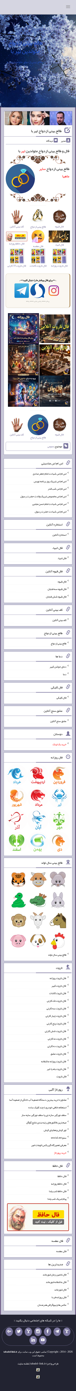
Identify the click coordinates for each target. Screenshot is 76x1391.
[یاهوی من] (66, 1331)
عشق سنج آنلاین (58, 720)
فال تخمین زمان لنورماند (54, 1274)
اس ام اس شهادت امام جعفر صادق (49, 473)
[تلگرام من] (57, 1331)
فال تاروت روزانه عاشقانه (53, 1061)
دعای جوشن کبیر (58, 666)
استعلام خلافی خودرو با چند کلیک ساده (47, 1107)
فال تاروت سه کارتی (56, 1008)
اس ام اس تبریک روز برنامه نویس (50, 481)
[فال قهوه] (54, 360)
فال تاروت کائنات (57, 993)
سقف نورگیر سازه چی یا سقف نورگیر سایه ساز (43, 1114)
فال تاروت (61, 1076)
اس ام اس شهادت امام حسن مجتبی (49, 504)
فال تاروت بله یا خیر (56, 1068)
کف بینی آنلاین (59, 620)
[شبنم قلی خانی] (16, 119)
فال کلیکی (61, 697)
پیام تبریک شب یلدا (56, 1198)
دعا (64, 674)
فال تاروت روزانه (58, 978)
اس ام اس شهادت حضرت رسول (50, 511)
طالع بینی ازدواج (58, 643)
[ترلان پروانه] (38, 119)
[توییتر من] (19, 1331)
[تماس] (28, 1331)
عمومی (50, 446)
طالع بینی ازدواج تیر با (46, 130)
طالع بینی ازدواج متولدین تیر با (25, 47)
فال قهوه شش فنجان (56, 596)
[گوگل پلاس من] (9, 1331)
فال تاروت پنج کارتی (56, 1023)
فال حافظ (62, 1176)
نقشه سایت (23, 1363)
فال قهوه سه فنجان (57, 589)
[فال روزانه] (23, 329)
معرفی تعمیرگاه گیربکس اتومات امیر (48, 1145)
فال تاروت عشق (58, 1053)
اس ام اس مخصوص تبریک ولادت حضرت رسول (43, 496)
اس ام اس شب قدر (57, 488)
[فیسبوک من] (47, 1331)
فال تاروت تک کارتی (56, 1000)
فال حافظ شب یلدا (57, 1191)
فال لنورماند (60, 1289)
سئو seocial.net (58, 1137)
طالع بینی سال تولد (57, 954)
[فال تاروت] (54, 329)
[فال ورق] (23, 392)
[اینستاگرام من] (38, 1331)
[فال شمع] (23, 360)
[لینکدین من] (33, 1340)
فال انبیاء (62, 558)
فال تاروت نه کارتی (57, 1038)
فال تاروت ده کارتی (56, 1046)
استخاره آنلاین (59, 534)
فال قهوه (62, 581)
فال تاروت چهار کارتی (56, 1015)
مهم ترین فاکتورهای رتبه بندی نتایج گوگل (46, 1122)
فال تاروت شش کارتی (55, 1031)
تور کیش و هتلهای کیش (55, 1130)
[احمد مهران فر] (61, 119)
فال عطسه (61, 1251)
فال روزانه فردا (58, 1297)
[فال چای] (54, 392)
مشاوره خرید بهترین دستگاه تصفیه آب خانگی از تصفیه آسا (37, 1099)
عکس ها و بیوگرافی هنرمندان (51, 1304)
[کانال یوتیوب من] (42, 1340)
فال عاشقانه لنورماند (56, 1282)
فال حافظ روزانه (58, 1183)
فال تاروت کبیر (58, 985)
